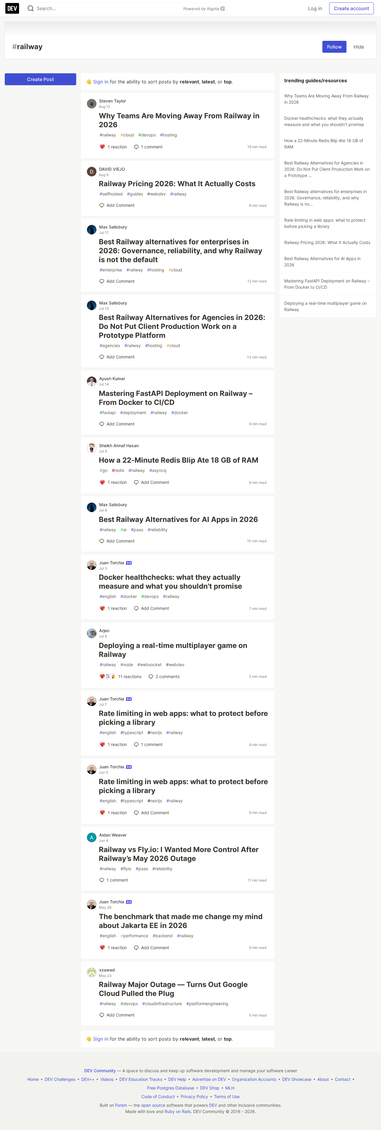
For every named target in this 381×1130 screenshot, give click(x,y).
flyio (126, 868)
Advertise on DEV (209, 1079)
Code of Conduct (158, 1096)
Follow (334, 47)
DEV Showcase (296, 1079)
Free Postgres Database (170, 1087)
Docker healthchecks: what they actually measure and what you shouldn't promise (170, 581)
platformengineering (207, 1003)
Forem (121, 1105)
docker (179, 412)
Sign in (100, 82)
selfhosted (111, 193)
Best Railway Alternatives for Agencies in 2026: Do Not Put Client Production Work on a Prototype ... (327, 169)
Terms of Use (227, 1096)
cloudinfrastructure (162, 1003)
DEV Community (100, 1070)
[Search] (31, 8)
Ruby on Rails (178, 1111)
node (127, 664)
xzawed (107, 969)
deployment (133, 412)
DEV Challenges (60, 1079)
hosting (168, 134)
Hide (359, 47)
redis (118, 470)
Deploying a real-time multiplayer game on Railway (173, 650)
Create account (351, 8)
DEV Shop (209, 1087)
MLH (229, 1087)
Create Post (40, 79)
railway (108, 134)
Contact (342, 1079)
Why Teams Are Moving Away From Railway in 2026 (179, 120)
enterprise (111, 269)
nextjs (155, 732)
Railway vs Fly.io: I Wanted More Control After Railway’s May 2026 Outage (179, 854)
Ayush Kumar (112, 378)
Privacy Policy (194, 1096)
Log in (315, 8)
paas (137, 529)
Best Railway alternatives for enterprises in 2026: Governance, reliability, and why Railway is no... (325, 197)
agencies (110, 345)
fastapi (108, 412)
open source (153, 1105)
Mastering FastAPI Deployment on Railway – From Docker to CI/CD (175, 398)
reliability (158, 529)
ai (124, 529)
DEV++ (87, 1079)
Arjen (104, 630)
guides (135, 193)
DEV (213, 1105)
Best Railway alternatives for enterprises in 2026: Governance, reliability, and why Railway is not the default (180, 250)
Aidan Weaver (113, 834)
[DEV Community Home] (12, 8)
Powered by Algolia (201, 8)
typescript (132, 732)
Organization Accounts (254, 1079)
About (323, 1079)
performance (134, 935)
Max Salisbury (113, 226)
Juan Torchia (112, 562)
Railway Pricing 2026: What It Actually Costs (177, 183)
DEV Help (177, 1079)
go (103, 470)
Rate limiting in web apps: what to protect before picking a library (183, 718)
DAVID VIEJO (112, 169)
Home (33, 1079)
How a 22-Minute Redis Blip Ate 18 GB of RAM (178, 460)
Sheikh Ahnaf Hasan (119, 445)
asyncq (157, 470)
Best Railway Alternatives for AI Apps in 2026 (178, 519)
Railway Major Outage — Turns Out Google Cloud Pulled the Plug (173, 989)
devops (147, 134)
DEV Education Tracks (140, 1079)
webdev (156, 193)
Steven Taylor (112, 100)
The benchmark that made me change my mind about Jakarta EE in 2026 (181, 921)
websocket (150, 664)
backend (163, 935)
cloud (127, 134)
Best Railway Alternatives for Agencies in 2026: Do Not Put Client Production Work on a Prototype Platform (182, 326)
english (108, 596)
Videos (106, 1079)
